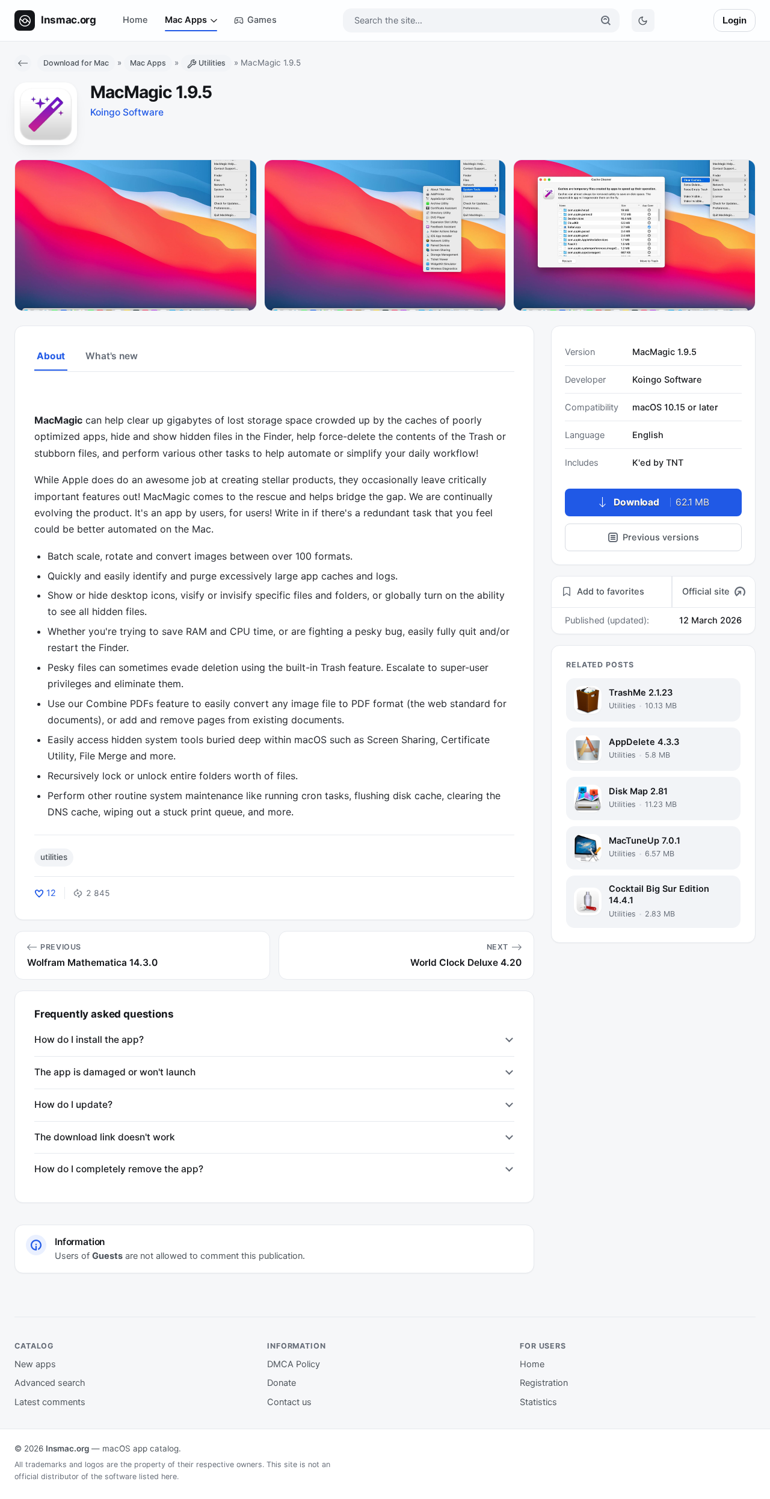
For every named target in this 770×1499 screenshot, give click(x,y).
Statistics (538, 1402)
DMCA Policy (293, 1364)
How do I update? (73, 1104)
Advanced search (49, 1382)
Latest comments (49, 1402)
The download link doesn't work (104, 1137)
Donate (281, 1382)
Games (262, 19)
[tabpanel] (274, 602)
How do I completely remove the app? (118, 1169)
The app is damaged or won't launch (115, 1072)
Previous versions (661, 537)
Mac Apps (186, 19)
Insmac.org (67, 1448)
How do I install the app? (89, 1039)
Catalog (34, 1345)
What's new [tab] (111, 356)
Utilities (212, 62)
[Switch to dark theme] (643, 20)
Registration (544, 1382)
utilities (53, 857)
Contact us (289, 1402)
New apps (35, 1364)
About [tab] (51, 356)
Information (296, 1345)
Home (135, 19)
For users (543, 1345)
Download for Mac (76, 62)
